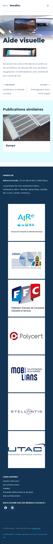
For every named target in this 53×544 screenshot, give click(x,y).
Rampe (10, 145)
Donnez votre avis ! (11, 481)
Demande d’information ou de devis (18, 492)
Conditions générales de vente (25, 534)
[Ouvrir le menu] (47, 5)
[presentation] (26, 128)
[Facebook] (5, 508)
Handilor (6, 488)
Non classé (8, 34)
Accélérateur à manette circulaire (13, 89)
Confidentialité (8, 534)
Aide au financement (11, 496)
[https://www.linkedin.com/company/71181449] (12, 508)
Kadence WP (36, 528)
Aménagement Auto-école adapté (40, 89)
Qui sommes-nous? (11, 484)
